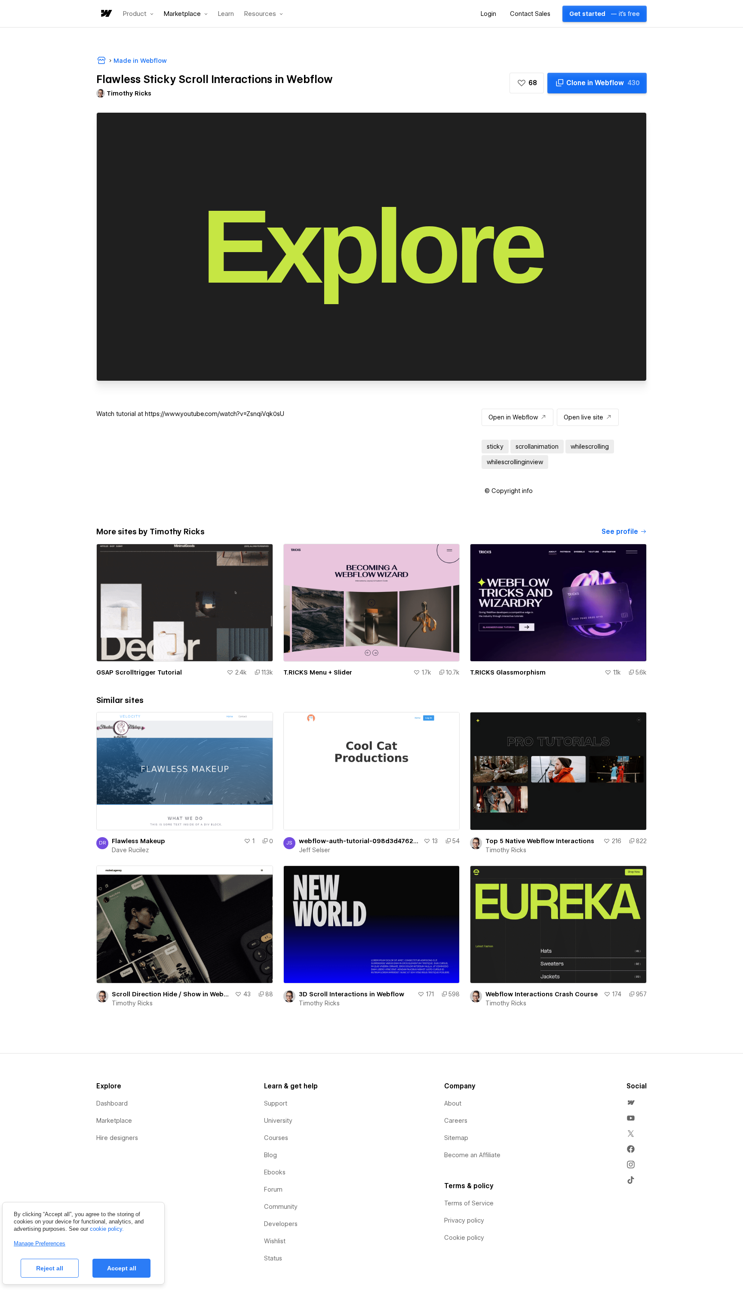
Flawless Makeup (138, 841)
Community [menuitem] (281, 1206)
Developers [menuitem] (281, 1223)
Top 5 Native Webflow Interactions (539, 841)
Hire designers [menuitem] (117, 1137)
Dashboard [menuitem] (112, 1103)
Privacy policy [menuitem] (464, 1220)
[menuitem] (630, 1102)
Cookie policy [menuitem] (464, 1237)
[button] (138, 14)
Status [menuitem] (273, 1258)
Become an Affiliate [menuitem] (472, 1155)
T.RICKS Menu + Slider (317, 672)
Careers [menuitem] (455, 1120)
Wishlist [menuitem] (275, 1241)
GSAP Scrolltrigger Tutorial (139, 672)
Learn (226, 14)
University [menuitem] (278, 1120)
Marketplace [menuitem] (114, 1120)
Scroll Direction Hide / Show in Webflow (171, 994)
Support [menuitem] (275, 1103)
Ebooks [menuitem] (275, 1172)
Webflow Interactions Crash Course (541, 994)
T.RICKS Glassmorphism (508, 672)
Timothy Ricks (505, 850)
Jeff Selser (314, 850)
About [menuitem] (452, 1103)
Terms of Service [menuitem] (469, 1203)
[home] (106, 14)
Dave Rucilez (130, 850)
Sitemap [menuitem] (456, 1137)
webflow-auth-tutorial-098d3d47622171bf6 (360, 841)
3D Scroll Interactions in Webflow (351, 994)
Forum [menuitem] (273, 1189)
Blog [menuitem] (270, 1155)
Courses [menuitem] (276, 1137)
